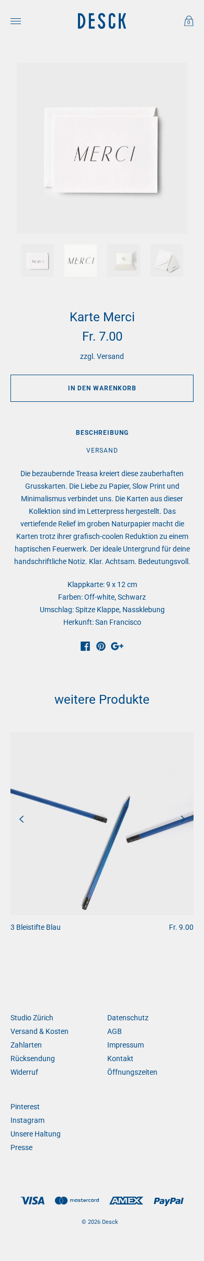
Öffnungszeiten (132, 1072)
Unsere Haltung (35, 1134)
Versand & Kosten (39, 1031)
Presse (21, 1147)
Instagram (27, 1120)
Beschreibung (102, 432)
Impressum (125, 1045)
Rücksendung (32, 1058)
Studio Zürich (31, 1018)
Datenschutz (128, 1018)
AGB (114, 1031)
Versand (110, 356)
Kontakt (120, 1058)
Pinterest (25, 1106)
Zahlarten (26, 1045)
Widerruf (24, 1072)
